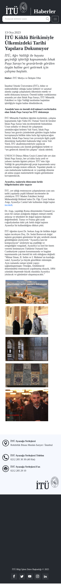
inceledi (8, 205)
